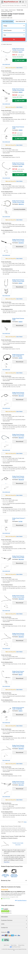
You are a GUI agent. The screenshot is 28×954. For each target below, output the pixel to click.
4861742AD (21, 395)
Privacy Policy (21, 945)
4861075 (20, 674)
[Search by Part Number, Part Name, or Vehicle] (25, 5)
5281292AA (21, 242)
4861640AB (21, 598)
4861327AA (21, 204)
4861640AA (21, 636)
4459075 (20, 710)
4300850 (20, 358)
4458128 (20, 283)
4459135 (20, 92)
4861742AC (21, 784)
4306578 (20, 321)
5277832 (20, 166)
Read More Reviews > (22, 900)
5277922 (20, 521)
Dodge (6, 10)
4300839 (20, 130)
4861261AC (21, 437)
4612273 (20, 52)
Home (2, 10)
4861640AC (21, 748)
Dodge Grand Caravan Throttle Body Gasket (14, 875)
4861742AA (21, 559)
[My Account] (23, 2)
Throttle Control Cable (17, 843)
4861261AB (21, 479)
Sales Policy (6, 945)
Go (14, 39)
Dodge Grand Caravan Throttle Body (5, 875)
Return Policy (13, 945)
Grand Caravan (12, 10)
